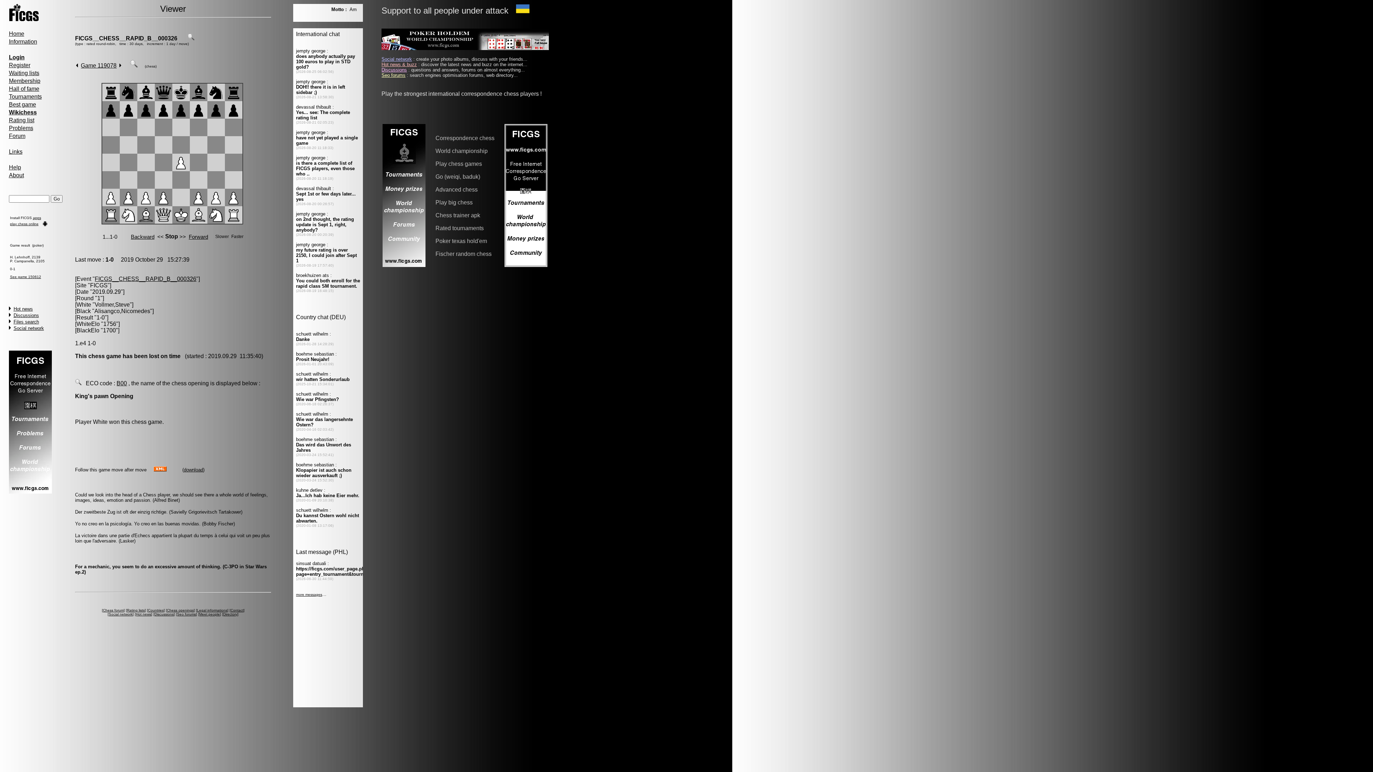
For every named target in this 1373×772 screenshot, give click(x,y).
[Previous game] (77, 66)
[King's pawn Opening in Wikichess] (78, 383)
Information (23, 42)
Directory (230, 614)
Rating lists (136, 610)
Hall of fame (24, 89)
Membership (24, 81)
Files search (26, 322)
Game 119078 (99, 66)
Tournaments (25, 97)
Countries (156, 610)
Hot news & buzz (399, 64)
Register (19, 65)
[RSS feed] (160, 469)
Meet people (209, 614)
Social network (29, 328)
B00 (122, 383)
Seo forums (186, 614)
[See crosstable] (191, 38)
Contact (237, 610)
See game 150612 (25, 277)
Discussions (26, 315)
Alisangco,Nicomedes (122, 311)
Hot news (23, 309)
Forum (17, 136)
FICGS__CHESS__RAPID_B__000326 (126, 38)
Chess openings (180, 610)
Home (16, 34)
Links (16, 152)
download (193, 469)
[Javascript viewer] (134, 66)
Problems (21, 128)
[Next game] (120, 66)
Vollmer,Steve (112, 305)
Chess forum (113, 610)
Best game (22, 105)
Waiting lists (24, 73)
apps (37, 218)
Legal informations (212, 610)
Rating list (21, 120)
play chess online (24, 224)
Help (15, 167)
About (16, 175)
